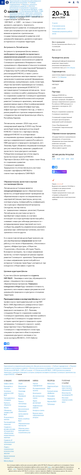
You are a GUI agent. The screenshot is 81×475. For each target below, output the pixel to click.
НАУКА (35, 380)
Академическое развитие (37, 407)
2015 (72, 159)
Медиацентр (51, 399)
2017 (62, 159)
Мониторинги (37, 393)
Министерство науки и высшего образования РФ (67, 388)
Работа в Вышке (8, 461)
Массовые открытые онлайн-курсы (67, 400)
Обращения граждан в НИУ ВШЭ (8, 412)
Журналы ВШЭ (51, 401)
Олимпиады (21, 391)
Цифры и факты (8, 383)
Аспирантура (22, 406)
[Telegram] (56, 167)
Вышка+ (20, 399)
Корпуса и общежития (7, 404)
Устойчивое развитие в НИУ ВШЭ (9, 393)
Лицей (20, 383)
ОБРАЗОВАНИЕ (24, 380)
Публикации (51, 404)
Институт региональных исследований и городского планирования (50, 368)
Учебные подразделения (60, 366)
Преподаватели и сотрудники (9, 399)
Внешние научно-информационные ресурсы (38, 415)
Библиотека (51, 383)
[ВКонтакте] (53, 167)
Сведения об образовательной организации (9, 442)
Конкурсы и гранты (38, 410)
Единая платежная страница (9, 457)
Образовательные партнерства (24, 424)
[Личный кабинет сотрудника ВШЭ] (73, 2)
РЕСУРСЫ (51, 380)
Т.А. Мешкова (62, 77)
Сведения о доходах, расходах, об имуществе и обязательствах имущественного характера (9, 432)
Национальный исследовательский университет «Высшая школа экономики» (27, 366)
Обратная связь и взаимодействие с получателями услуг (24, 430)
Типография (51, 396)
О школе (55, 23)
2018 (58, 159)
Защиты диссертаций (37, 402)
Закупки (6, 407)
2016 (67, 159)
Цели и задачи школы (58, 28)
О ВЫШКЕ (7, 380)
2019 (53, 159)
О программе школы (58, 26)
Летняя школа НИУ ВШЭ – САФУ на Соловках (18, 370)
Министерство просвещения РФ (67, 394)
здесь (49, 467)
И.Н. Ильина (71, 68)
